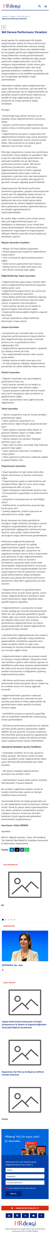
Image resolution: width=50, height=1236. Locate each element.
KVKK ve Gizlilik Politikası (29, 1231)
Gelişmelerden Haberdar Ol (27, 1208)
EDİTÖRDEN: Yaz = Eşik (12, 965)
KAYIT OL (13, 1194)
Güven (5, 1119)
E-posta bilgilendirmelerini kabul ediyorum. (22, 1188)
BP (2, 905)
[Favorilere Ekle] (3, 27)
